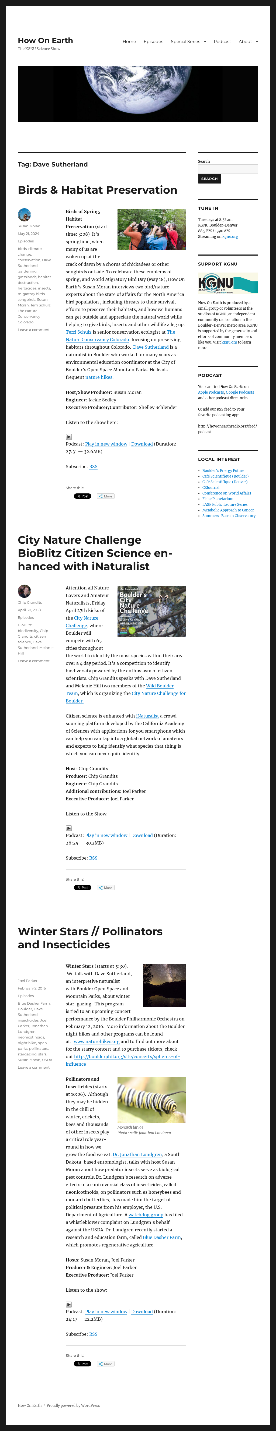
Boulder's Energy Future (223, 470)
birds (22, 248)
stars (42, 1054)
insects (44, 288)
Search (204, 161)
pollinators (38, 1048)
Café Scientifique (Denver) (225, 482)
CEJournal (210, 487)
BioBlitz (25, 625)
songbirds (26, 299)
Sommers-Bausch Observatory (229, 516)
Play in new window (106, 444)
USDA (47, 1060)
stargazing (27, 1054)
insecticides (28, 1020)
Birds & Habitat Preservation (98, 189)
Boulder (25, 1009)
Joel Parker (27, 980)
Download (142, 444)
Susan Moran (29, 226)
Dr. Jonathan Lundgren (137, 1154)
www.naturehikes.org (97, 1041)
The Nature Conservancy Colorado (29, 316)
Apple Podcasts (211, 392)
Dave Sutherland (151, 347)
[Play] (126, 437)
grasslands (27, 277)
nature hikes (98, 377)
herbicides (27, 288)
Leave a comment (34, 329)
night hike (27, 1043)
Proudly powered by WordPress (73, 1405)
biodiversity (28, 630)
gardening (27, 271)
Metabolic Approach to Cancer (228, 510)
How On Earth (45, 40)
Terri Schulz (79, 332)
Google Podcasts (240, 392)
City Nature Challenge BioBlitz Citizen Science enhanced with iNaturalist (95, 553)
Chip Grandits (30, 602)
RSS (93, 466)
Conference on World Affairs (226, 493)
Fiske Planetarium (217, 499)
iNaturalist (147, 716)
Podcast (222, 41)
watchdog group (146, 1214)
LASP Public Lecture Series (225, 504)
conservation (29, 260)
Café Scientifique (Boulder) (225, 476)
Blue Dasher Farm (162, 1237)
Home (129, 41)
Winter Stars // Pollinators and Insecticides (90, 938)
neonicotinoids (31, 1037)
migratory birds (31, 294)
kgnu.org (230, 236)
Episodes (153, 41)
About (245, 41)
